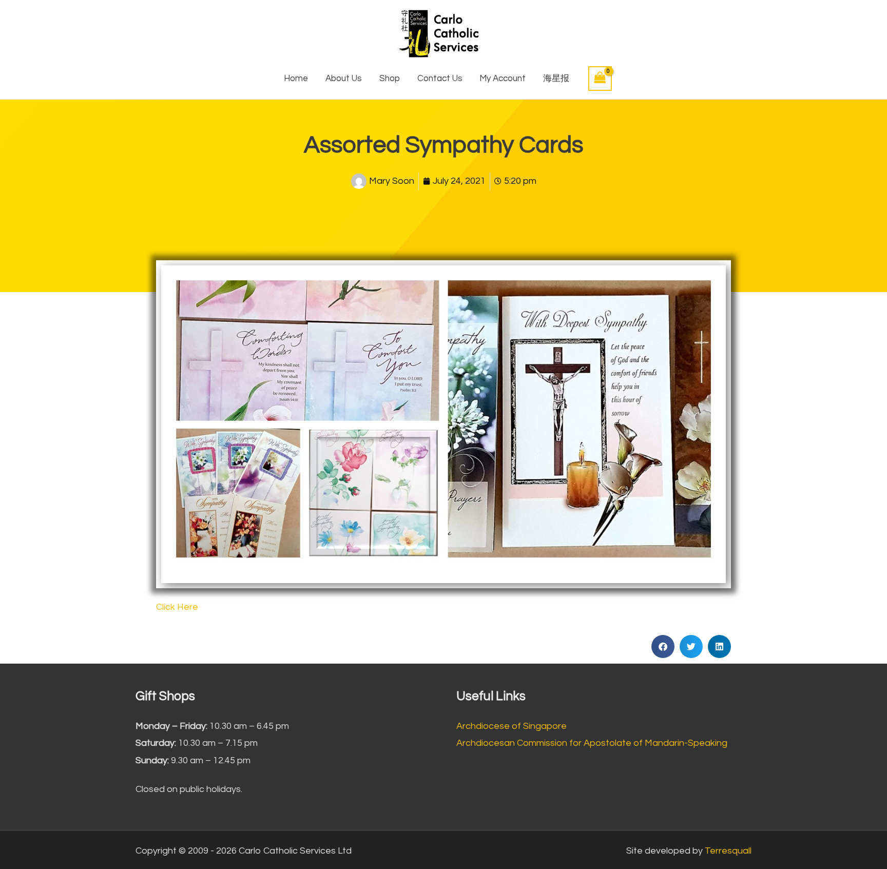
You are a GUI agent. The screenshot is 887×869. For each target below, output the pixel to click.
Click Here (177, 607)
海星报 (556, 78)
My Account (502, 78)
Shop (389, 78)
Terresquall (728, 851)
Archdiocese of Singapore (511, 726)
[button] (662, 646)
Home (296, 78)
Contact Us (439, 78)
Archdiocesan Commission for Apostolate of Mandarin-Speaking (591, 743)
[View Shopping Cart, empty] (600, 78)
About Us (343, 78)
